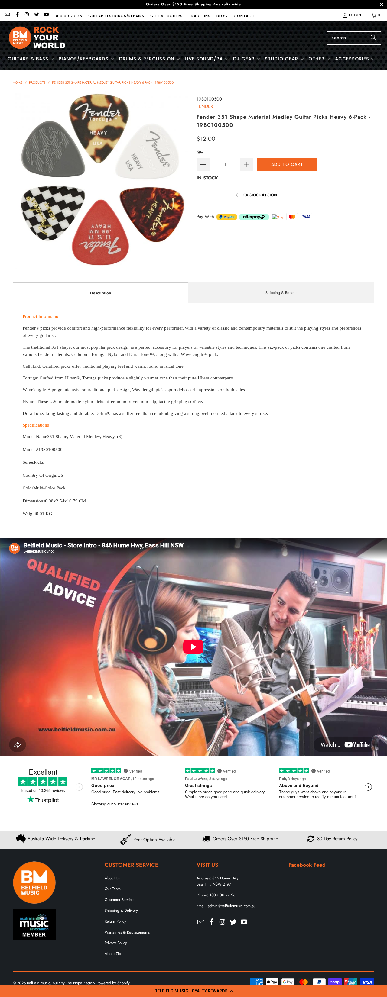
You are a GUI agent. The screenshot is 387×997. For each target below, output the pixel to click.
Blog (222, 15)
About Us (112, 878)
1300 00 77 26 (67, 15)
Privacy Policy (116, 943)
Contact (244, 15)
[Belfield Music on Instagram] (26, 15)
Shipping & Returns (281, 292)
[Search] (373, 38)
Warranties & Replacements (127, 932)
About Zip (113, 954)
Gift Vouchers (166, 15)
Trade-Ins (199, 15)
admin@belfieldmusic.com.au (232, 906)
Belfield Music (38, 983)
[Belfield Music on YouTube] (46, 15)
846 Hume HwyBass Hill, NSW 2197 (218, 881)
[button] (193, 991)
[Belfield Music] (37, 38)
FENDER (205, 106)
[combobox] (354, 38)
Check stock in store (257, 195)
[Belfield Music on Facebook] (16, 15)
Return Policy (115, 921)
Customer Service (119, 899)
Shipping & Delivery (121, 910)
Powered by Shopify (113, 983)
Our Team (113, 889)
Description (100, 293)
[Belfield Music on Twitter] (36, 15)
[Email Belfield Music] (7, 15)
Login (355, 15)
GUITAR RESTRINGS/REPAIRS (116, 15)
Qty (200, 152)
